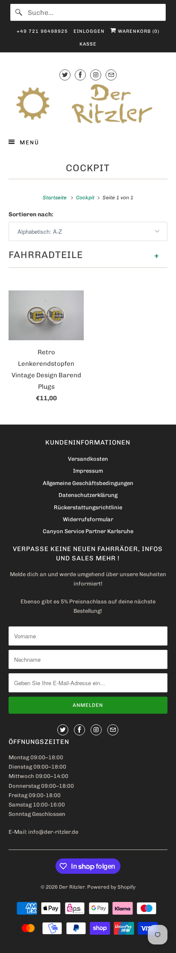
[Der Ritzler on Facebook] (80, 74)
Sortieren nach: (31, 214)
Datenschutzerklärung (88, 495)
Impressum (88, 471)
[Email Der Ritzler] (111, 74)
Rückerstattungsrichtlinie (88, 507)
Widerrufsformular (88, 519)
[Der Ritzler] (88, 103)
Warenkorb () (137, 31)
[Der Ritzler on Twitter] (64, 74)
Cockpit (88, 168)
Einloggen (89, 31)
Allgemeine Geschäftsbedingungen (88, 483)
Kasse (88, 44)
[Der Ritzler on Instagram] (95, 74)
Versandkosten (88, 459)
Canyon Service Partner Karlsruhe (88, 531)
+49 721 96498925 (42, 31)
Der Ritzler (72, 887)
